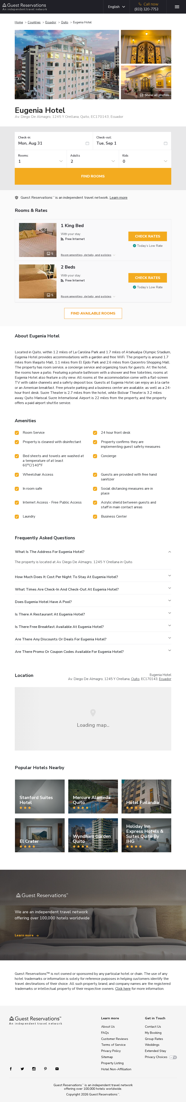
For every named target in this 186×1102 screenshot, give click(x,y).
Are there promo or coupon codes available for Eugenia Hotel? (69, 651)
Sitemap (107, 1057)
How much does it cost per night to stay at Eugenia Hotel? (66, 576)
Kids (125, 156)
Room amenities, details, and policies (86, 255)
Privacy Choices (156, 1057)
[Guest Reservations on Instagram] (34, 1068)
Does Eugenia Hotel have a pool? (43, 601)
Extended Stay (155, 1051)
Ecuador (50, 22)
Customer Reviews (114, 1039)
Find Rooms (93, 176)
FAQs (105, 1033)
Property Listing (112, 1063)
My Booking (153, 1033)
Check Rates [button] (147, 236)
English (114, 6)
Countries (34, 22)
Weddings (152, 1045)
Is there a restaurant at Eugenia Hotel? (50, 614)
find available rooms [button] (93, 313)
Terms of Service (113, 1045)
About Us (108, 1026)
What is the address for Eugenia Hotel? (49, 551)
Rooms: (23, 156)
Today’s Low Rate (150, 246)
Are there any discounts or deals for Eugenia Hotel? (60, 639)
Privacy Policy (111, 1051)
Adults (75, 156)
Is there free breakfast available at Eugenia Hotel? (59, 626)
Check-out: (104, 138)
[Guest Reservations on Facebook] (13, 1068)
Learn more (118, 197)
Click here (123, 988)
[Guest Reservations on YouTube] (55, 1068)
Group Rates (154, 1039)
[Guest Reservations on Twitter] (23, 1068)
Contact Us (153, 1026)
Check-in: (24, 138)
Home (19, 22)
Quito (64, 22)
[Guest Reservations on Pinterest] (46, 1068)
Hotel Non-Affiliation (116, 1069)
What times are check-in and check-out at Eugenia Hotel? (67, 589)
